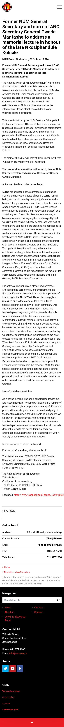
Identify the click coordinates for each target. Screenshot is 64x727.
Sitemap (6, 703)
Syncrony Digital (10, 709)
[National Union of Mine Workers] (32, 7)
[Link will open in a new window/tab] (5, 668)
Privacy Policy (8, 697)
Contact (38, 612)
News (8, 607)
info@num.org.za (18, 653)
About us (9, 612)
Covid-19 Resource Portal (15, 618)
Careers (38, 607)
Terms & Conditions (11, 691)
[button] (59, 600)
